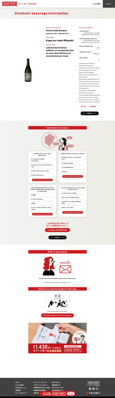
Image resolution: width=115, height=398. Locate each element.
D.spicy (64, 171)
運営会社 (36, 393)
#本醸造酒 (92, 106)
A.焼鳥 (33, 195)
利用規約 (18, 390)
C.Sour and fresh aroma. (40, 171)
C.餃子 (33, 203)
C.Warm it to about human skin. (71, 202)
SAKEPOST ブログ (58, 387)
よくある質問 (96, 4)
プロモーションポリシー (41, 385)
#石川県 (83, 106)
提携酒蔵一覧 (56, 385)
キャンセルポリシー (21, 393)
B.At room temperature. (71, 197)
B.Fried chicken (37, 199)
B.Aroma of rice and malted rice (41, 165)
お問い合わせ (56, 382)
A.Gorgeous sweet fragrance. (38, 159)
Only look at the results (42, 180)
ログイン (108, 4)
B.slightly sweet (68, 163)
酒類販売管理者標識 (40, 390)
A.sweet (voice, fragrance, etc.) (71, 158)
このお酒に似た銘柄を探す (57, 230)
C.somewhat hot (68, 167)
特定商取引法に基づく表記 (42, 387)
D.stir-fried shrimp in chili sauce (41, 208)
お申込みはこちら (20, 387)
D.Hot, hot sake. (68, 207)
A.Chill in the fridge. (69, 193)
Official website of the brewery (57, 315)
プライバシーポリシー (40, 382)
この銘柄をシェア (90, 113)
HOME (17, 382)
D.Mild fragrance (37, 175)
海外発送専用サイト (58, 390)
